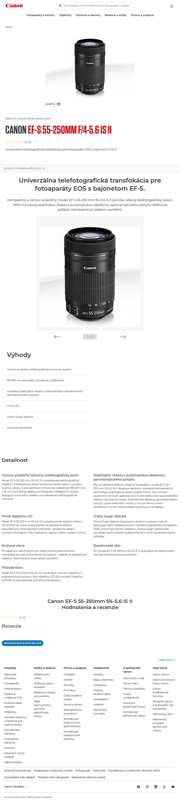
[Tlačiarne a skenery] (102, 15)
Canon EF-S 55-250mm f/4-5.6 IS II (23, 168)
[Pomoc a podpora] (155, 15)
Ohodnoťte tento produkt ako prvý (23, 644)
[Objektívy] (72, 15)
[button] (57, 336)
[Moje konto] (171, 6)
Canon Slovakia (14, 786)
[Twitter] (164, 786)
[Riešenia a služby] (128, 15)
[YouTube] (173, 786)
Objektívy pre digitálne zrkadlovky (28, 118)
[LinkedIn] (155, 786)
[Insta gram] (147, 786)
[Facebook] (138, 786)
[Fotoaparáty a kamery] (56, 15)
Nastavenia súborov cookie (88, 777)
